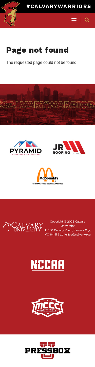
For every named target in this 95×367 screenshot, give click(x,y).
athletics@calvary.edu (75, 234)
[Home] (10, 9)
